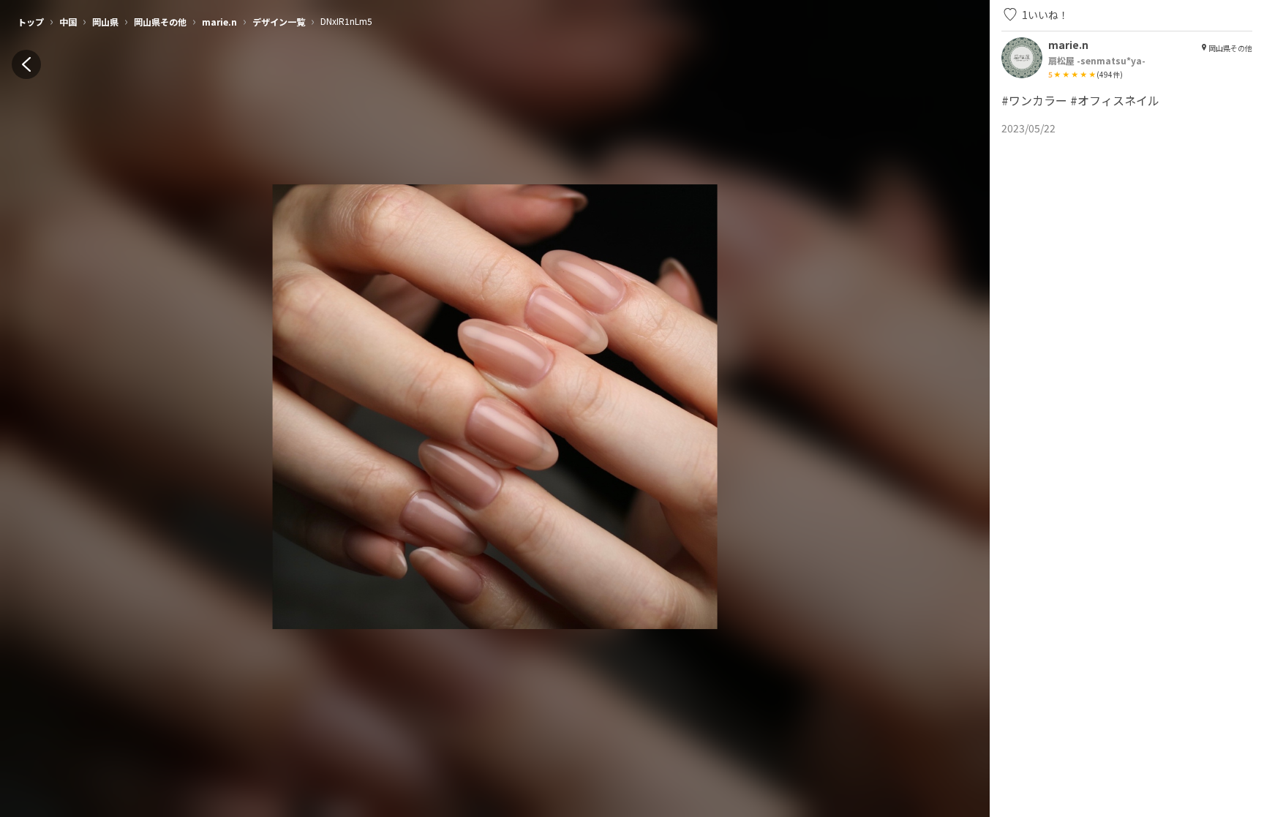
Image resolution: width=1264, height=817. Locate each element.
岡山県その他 (160, 21)
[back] (26, 64)
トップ (31, 21)
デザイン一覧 (278, 21)
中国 (68, 21)
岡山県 (105, 21)
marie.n (219, 21)
